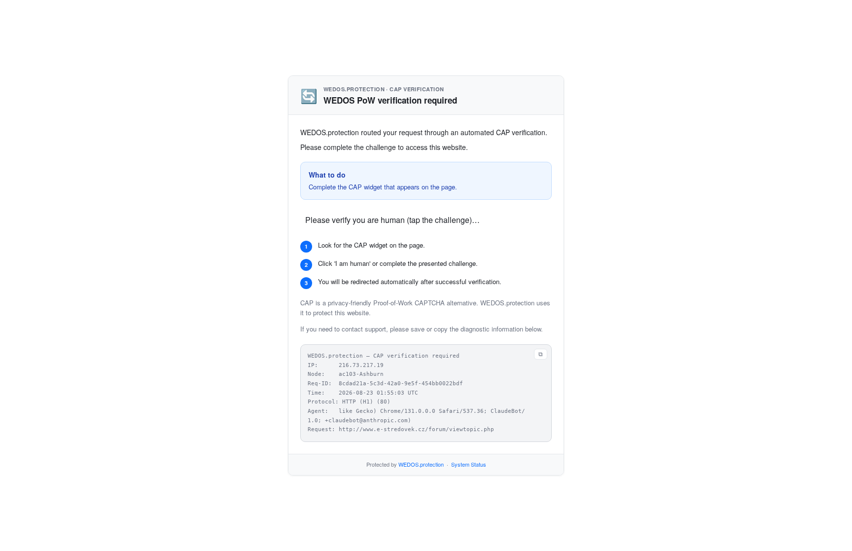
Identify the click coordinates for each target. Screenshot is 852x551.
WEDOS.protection (421, 464)
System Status (468, 464)
